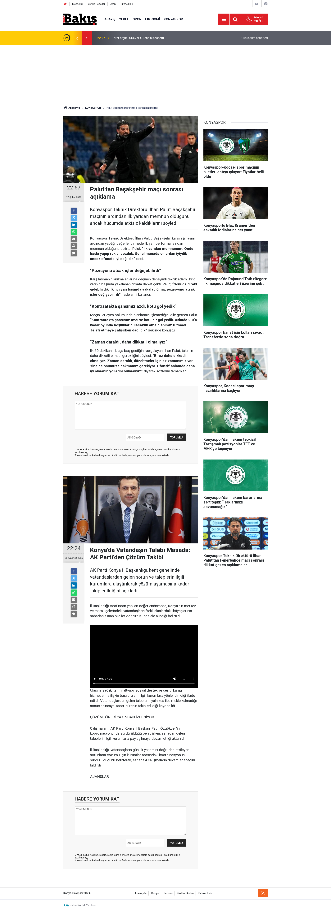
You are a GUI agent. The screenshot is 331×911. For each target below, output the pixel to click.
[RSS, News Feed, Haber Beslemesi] (263, 893)
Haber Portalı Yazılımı (83, 905)
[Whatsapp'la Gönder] (74, 232)
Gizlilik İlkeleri (185, 893)
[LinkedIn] (74, 225)
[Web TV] (256, 4)
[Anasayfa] (65, 3)
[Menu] (223, 19)
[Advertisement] (165, 73)
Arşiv (113, 3)
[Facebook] (74, 211)
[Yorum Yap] (74, 253)
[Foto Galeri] (266, 4)
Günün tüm (255, 38)
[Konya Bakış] (80, 19)
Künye (155, 893)
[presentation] (77, 38)
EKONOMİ (152, 19)
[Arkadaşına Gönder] (74, 239)
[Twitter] (74, 218)
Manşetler (77, 3)
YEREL (124, 19)
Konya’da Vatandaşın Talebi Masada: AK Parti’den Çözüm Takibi (154, 38)
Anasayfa (141, 893)
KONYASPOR (173, 19)
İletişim (168, 893)
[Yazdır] (74, 246)
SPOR (137, 19)
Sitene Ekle (127, 3)
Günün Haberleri (97, 3)
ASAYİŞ (109, 19)
